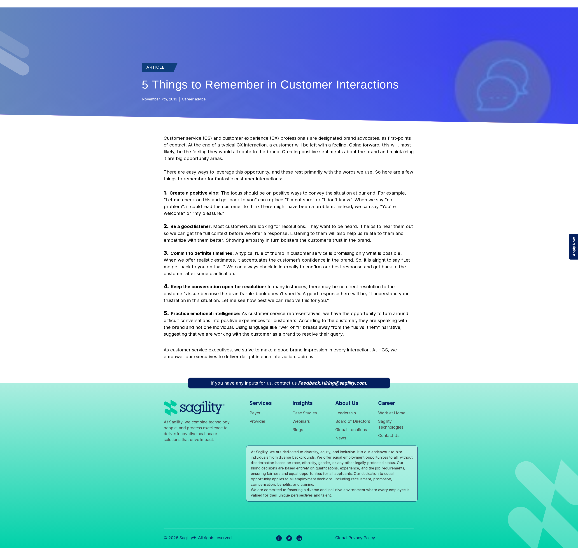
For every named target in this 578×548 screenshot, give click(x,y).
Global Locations (351, 429)
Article (155, 67)
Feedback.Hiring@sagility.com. (332, 383)
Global (360, 537)
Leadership (345, 413)
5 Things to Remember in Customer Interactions (270, 84)
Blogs (297, 429)
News (340, 438)
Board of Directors (352, 421)
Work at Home (391, 413)
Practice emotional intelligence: (205, 313)
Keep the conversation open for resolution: (218, 286)
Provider (257, 421)
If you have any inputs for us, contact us (289, 383)
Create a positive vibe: (195, 193)
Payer (254, 413)
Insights (302, 403)
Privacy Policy (361, 537)
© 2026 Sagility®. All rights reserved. (198, 537)
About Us (347, 403)
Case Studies (304, 413)
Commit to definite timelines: (202, 253)
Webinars (301, 421)
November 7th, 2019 (160, 99)
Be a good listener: (191, 226)
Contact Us (388, 435)
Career (386, 403)
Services (260, 403)
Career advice (194, 99)
